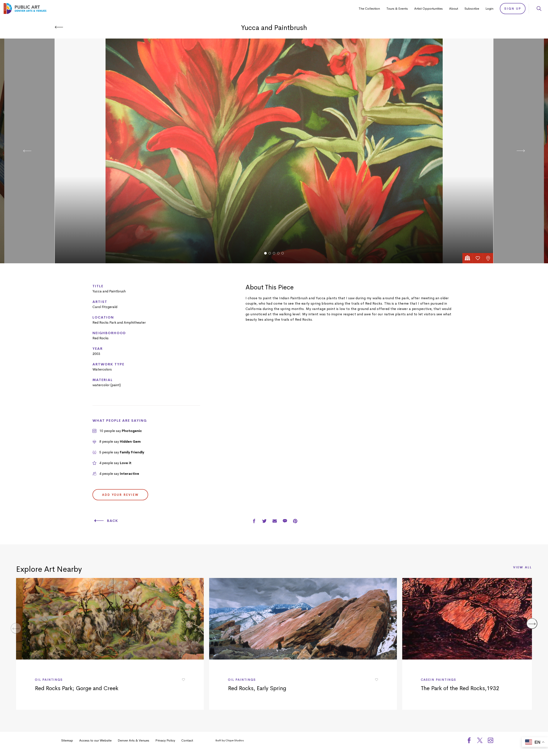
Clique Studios (234, 740)
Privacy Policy (165, 740)
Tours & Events (397, 8)
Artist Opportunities (428, 8)
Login (489, 8)
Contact (187, 740)
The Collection (369, 8)
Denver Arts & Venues (133, 740)
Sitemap (67, 740)
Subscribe (472, 8)
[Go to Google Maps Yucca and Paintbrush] (467, 258)
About (453, 8)
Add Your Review (120, 495)
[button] (265, 253)
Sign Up (512, 8)
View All (522, 567)
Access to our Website (95, 740)
